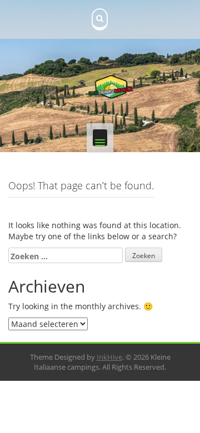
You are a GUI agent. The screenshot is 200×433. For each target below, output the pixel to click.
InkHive (109, 357)
